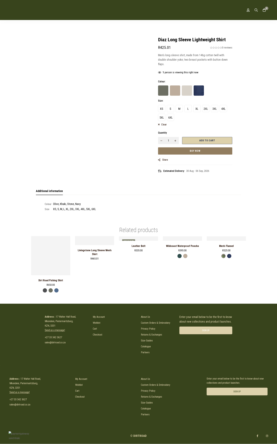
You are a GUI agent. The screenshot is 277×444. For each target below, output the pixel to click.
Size (160, 100)
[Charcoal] (45, 290)
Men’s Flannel (226, 246)
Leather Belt (138, 246)
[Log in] (248, 10)
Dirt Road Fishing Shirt (50, 280)
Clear (164, 124)
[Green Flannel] (223, 256)
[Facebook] (257, 436)
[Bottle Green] (179, 256)
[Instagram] (267, 436)
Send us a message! (55, 330)
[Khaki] (175, 90)
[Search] (256, 10)
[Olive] (163, 90)
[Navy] (199, 90)
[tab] (49, 191)
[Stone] (187, 90)
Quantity (162, 132)
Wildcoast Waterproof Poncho (182, 246)
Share (165, 159)
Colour (162, 81)
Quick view (50, 274)
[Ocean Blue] (56, 290)
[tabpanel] (138, 206)
